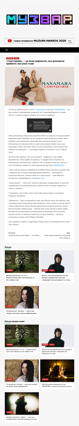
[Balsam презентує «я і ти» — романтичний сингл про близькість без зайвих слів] (22, 261)
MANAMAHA (60, 109)
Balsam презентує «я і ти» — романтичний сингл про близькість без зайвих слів (20, 277)
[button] (7, 49)
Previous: (24, 234)
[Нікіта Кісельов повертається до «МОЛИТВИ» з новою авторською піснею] (57, 370)
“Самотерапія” (41, 109)
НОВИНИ (9, 58)
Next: (57, 235)
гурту (42, 178)
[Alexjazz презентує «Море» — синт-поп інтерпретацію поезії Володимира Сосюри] (22, 403)
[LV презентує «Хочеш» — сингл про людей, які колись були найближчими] (22, 297)
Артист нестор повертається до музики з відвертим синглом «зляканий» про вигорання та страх (56, 277)
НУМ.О (16, 58)
